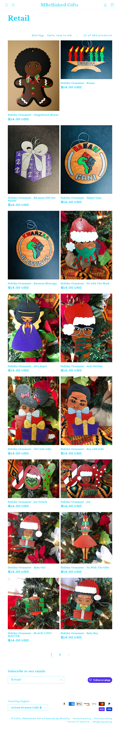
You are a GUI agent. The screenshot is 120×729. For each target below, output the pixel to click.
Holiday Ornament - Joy (76, 502)
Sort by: (38, 35)
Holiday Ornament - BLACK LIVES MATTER (30, 634)
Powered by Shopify (57, 718)
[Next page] (68, 654)
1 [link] (51, 654)
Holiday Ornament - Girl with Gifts (29, 449)
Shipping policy (102, 722)
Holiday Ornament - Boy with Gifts (82, 449)
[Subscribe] (60, 679)
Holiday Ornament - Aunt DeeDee (82, 366)
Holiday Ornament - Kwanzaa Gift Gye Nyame (32, 199)
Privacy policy (103, 718)
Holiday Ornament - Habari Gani (81, 197)
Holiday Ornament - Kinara (78, 83)
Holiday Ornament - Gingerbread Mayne (33, 115)
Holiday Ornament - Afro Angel (27, 366)
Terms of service (78, 722)
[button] (6, 5)
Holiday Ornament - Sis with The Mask (85, 283)
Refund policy (82, 718)
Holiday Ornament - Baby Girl (26, 567)
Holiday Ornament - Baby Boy (79, 633)
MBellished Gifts (32, 718)
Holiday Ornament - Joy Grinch (27, 502)
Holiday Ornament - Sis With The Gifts (85, 567)
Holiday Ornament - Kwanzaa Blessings (32, 283)
